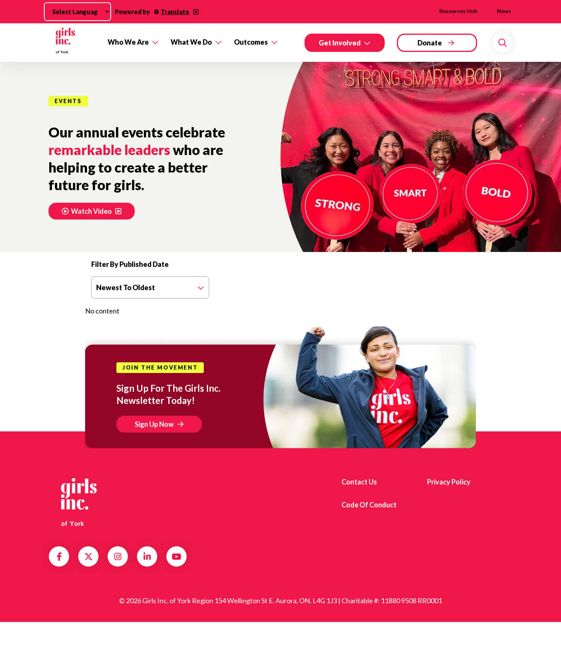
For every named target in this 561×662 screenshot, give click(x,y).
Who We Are (128, 42)
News (504, 11)
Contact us (359, 482)
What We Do (191, 42)
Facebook (59, 557)
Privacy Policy (449, 482)
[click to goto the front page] (79, 502)
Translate (175, 11)
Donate (430, 43)
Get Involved (340, 43)
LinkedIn (147, 557)
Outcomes (251, 42)
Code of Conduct (369, 505)
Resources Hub (458, 11)
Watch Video (92, 211)
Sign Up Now (154, 424)
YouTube (176, 557)
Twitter (88, 557)
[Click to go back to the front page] (72, 42)
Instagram (118, 557)
